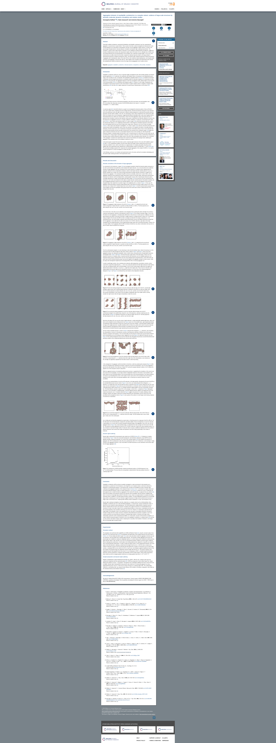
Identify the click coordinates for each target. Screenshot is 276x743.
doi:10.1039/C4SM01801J (140, 604)
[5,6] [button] (114, 82)
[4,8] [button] (110, 85)
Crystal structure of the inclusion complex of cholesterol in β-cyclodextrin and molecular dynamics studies (166, 100)
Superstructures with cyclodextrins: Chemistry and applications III (165, 65)
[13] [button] (115, 443)
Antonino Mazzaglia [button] (137, 20)
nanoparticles (136, 64)
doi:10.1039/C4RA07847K (131, 645)
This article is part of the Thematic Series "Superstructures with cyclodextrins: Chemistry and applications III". (122, 31)
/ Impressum (165, 740)
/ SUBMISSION (116, 9)
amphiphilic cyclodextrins (118, 64)
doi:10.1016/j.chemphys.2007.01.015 (139, 694)
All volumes (166, 55)
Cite (153, 35)
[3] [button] (143, 79)
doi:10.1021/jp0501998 (128, 627)
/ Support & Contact (155, 738)
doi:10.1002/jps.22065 (126, 633)
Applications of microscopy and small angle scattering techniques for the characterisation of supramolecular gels (165, 79)
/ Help (137, 738)
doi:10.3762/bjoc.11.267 (111, 651)
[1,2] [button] (113, 76)
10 (130, 652)
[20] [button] (126, 561)
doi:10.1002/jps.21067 (135, 655)
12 (173, 42)
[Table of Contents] (153, 40)
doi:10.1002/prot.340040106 (132, 673)
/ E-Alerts (171, 9)
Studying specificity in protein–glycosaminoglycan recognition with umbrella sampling (165, 89)
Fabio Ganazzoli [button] (123, 20)
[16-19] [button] (119, 534)
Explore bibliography (162, 45)
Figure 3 (110, 270)
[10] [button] (149, 85)
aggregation (110, 64)
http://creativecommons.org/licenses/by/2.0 (111, 711)
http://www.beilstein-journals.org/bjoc (147, 714)
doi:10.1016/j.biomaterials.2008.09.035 (116, 610)
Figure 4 (115, 270)
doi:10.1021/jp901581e (120, 683)
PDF (153, 30)
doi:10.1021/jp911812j (139, 677)
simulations (148, 64)
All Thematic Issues (166, 52)
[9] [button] (116, 85)
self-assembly (142, 64)
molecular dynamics (128, 64)
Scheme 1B (150, 146)
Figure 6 (124, 382)
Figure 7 (112, 437)
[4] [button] (107, 80)
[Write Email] (116, 19)
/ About (122, 9)
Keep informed (166, 108)
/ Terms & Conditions (155, 740)
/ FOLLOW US (164, 9)
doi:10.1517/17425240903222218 (144, 599)
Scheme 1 (141, 77)
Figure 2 (132, 213)
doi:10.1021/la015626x (111, 616)
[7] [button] (132, 82)
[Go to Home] (110, 739)
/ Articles (108, 9)
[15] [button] (108, 534)
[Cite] (153, 33)
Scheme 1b (133, 488)
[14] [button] (138, 533)
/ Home (103, 9)
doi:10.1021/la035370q (145, 621)
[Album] (161, 28)
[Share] (169, 28)
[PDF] (153, 28)
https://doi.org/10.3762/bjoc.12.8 (122, 34)
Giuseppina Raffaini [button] (109, 20)
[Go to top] (154, 717)
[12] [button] (137, 439)
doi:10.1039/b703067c (113, 639)
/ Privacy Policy (140, 740)
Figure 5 (125, 330)
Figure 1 (143, 182)
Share (169, 30)
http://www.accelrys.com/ (119, 667)
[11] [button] (112, 109)
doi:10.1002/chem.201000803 (140, 661)
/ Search (156, 9)
